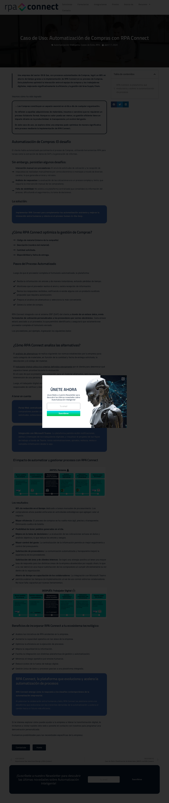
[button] (123, 379)
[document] (84, 401)
